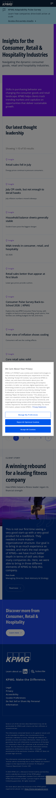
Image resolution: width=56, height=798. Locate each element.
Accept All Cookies (28, 430)
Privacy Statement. (39, 407)
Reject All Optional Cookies (28, 422)
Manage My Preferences (28, 415)
